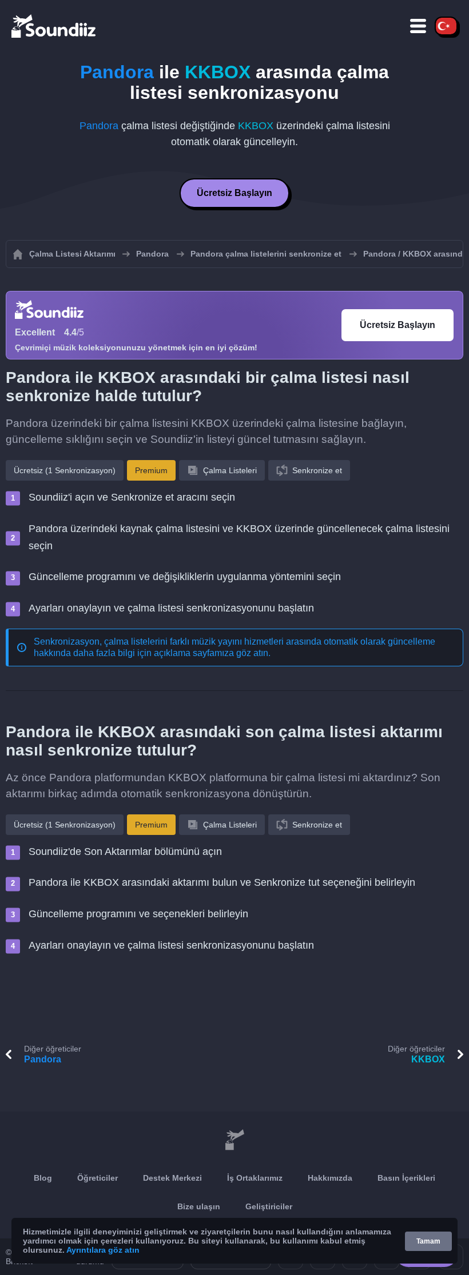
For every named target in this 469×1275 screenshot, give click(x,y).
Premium (151, 470)
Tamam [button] (428, 1241)
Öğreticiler (97, 1177)
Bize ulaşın (198, 1206)
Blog (43, 1177)
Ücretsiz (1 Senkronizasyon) (65, 470)
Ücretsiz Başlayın (234, 193)
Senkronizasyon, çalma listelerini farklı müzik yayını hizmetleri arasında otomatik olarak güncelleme (234, 641)
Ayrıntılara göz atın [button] (103, 1249)
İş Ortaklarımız (255, 1177)
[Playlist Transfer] (54, 26)
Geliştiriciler (268, 1206)
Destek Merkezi (172, 1177)
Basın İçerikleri (406, 1177)
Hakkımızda (330, 1177)
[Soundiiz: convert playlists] (234, 1140)
